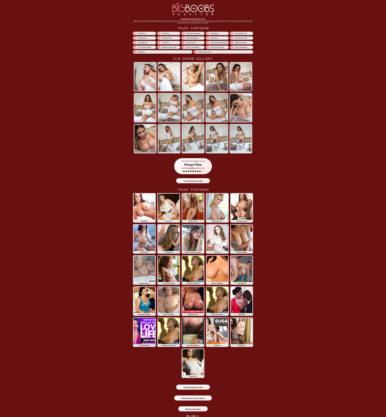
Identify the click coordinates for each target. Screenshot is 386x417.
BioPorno (217, 345)
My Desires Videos (144, 314)
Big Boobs (241, 314)
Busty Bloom (144, 252)
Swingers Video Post (168, 345)
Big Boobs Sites (144, 283)
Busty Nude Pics (217, 221)
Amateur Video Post (193, 283)
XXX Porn (217, 252)
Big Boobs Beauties (193, 409)
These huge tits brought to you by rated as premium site (193, 166)
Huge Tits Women (168, 314)
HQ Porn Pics (193, 221)
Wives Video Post (217, 314)
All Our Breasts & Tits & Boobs (193, 398)
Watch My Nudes (242, 252)
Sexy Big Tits (242, 283)
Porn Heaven (169, 252)
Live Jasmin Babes (169, 283)
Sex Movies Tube (241, 221)
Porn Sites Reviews (193, 345)
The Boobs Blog (144, 345)
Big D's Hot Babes (217, 283)
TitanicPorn (241, 345)
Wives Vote (193, 376)
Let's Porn (169, 221)
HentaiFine (144, 221)
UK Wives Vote (193, 314)
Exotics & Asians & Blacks (193, 252)
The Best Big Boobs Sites (193, 181)
